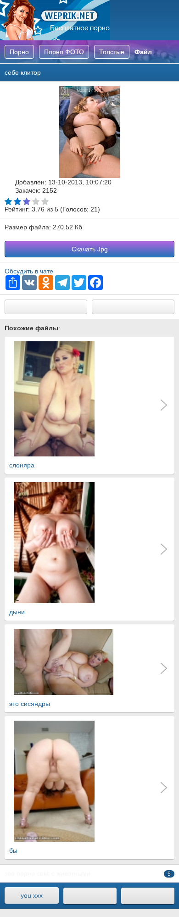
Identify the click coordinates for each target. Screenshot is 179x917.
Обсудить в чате (29, 271)
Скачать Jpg (90, 249)
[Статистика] (147, 896)
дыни (17, 612)
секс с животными (63, 873)
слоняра (21, 465)
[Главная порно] (90, 896)
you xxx (32, 895)
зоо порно (20, 873)
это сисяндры (29, 703)
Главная (55, 20)
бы (13, 850)
